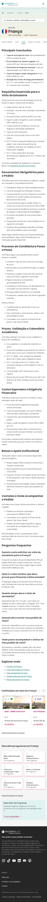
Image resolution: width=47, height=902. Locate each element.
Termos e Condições (8, 897)
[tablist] (23, 42)
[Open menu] (43, 4)
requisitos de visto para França (22, 166)
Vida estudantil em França (17, 673)
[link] (27, 13)
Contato (5, 886)
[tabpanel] (23, 365)
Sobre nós (5, 877)
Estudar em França (14, 666)
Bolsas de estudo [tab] (34, 42)
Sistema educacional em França (19, 676)
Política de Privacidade (24, 897)
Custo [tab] (17, 42)
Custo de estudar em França (18, 670)
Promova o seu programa (11, 881)
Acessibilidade (36, 897)
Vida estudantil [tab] (7, 42)
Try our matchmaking (11, 816)
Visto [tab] (23, 42)
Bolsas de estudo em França (18, 679)
